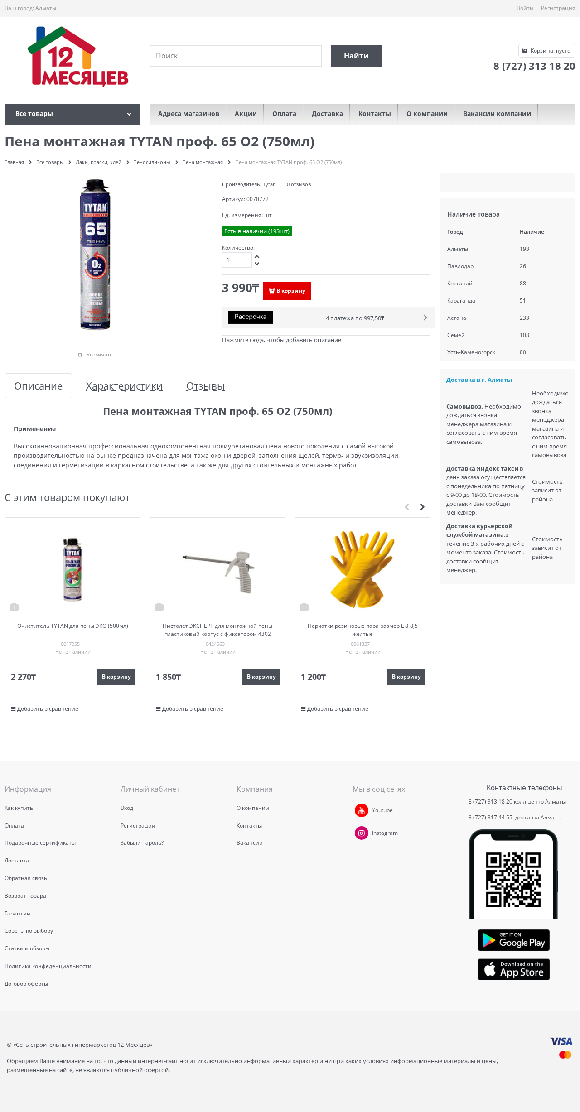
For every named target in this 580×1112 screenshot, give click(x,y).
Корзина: (549, 50)
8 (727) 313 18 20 (490, 801)
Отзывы (205, 385)
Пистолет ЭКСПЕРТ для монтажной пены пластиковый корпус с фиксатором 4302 (217, 630)
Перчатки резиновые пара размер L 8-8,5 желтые (363, 630)
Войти (525, 8)
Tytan (269, 184)
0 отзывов (299, 184)
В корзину (290, 290)
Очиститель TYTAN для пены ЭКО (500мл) (72, 626)
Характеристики (124, 385)
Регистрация (558, 8)
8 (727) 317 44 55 (491, 817)
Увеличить (100, 354)
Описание (38, 385)
